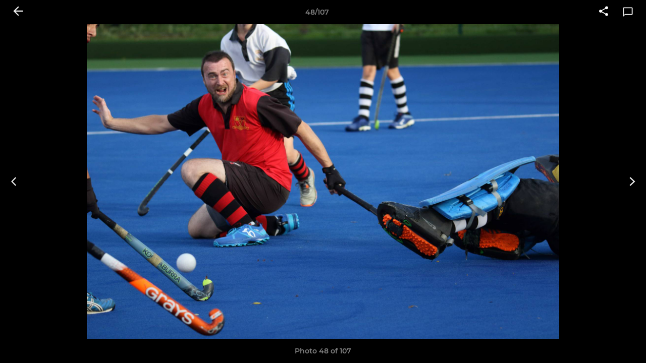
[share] (604, 12)
